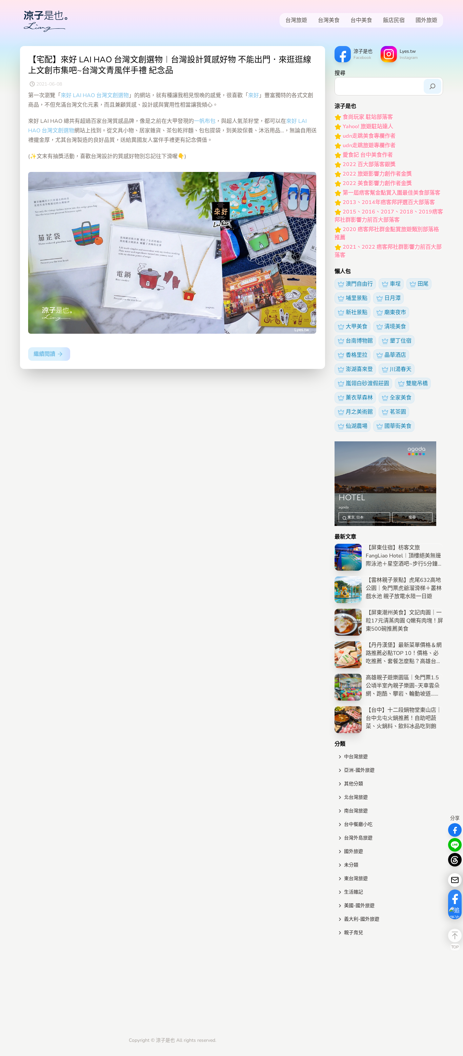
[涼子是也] (45, 20)
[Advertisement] (389, 988)
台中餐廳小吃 (358, 824)
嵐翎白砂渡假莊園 (367, 383)
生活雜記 (353, 892)
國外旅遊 (426, 20)
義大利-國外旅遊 (361, 919)
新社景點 (356, 312)
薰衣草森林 (359, 397)
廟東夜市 (395, 312)
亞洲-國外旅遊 (359, 770)
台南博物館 (359, 341)
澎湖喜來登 (359, 369)
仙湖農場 (356, 426)
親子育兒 (353, 932)
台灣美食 (329, 20)
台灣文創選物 (112, 95)
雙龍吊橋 (417, 383)
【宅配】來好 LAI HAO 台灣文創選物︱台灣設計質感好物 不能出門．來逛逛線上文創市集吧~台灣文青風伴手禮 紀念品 (169, 65)
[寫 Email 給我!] (455, 880)
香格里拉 (356, 355)
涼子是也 (165, 1040)
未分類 (351, 865)
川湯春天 (400, 369)
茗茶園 (398, 412)
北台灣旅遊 (356, 797)
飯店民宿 (394, 20)
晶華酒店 (395, 355)
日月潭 (392, 298)
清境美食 (395, 326)
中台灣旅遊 (356, 756)
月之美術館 (359, 412)
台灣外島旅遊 (358, 838)
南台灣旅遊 (356, 811)
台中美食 (361, 20)
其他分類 (353, 783)
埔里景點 (356, 298)
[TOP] (455, 935)
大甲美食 (356, 326)
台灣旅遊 (296, 20)
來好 (66, 95)
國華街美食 (397, 426)
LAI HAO (84, 95)
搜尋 (340, 73)
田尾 (423, 284)
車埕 (395, 284)
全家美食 (400, 397)
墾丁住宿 (400, 341)
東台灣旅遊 (356, 878)
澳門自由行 (359, 284)
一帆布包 (205, 121)
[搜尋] (432, 86)
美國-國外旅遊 (359, 905)
